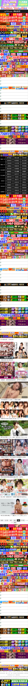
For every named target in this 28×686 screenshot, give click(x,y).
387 (11, 520)
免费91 (16, 185)
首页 (2, 520)
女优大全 (17, 182)
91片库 (9, 182)
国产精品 (9, 157)
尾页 (15, 522)
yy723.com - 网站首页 (12, 11)
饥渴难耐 (17, 168)
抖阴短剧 (17, 193)
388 (14, 520)
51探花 (24, 179)
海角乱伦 (24, 185)
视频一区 (3, 159)
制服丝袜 (17, 166)
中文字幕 (17, 163)
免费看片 (9, 185)
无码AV (3, 180)
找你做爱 (24, 168)
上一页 (6, 520)
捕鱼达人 (9, 174)
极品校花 (9, 193)
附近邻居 (9, 168)
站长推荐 (3, 170)
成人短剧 (24, 190)
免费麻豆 (9, 187)
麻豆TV (17, 179)
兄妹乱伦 (17, 190)
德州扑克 (24, 174)
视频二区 (3, 164)
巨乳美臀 (24, 163)
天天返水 (24, 176)
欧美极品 (17, 160)
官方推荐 (3, 175)
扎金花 (16, 176)
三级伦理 (9, 163)
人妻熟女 (9, 166)
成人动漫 (24, 160)
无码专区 (3, 186)
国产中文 (9, 190)
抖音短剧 (9, 179)
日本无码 (24, 157)
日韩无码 (24, 193)
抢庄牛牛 (17, 174)
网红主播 (17, 157)
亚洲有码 (9, 160)
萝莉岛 (24, 182)
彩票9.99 (9, 176)
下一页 (22, 520)
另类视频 (24, 166)
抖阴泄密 (24, 187)
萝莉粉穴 (17, 187)
